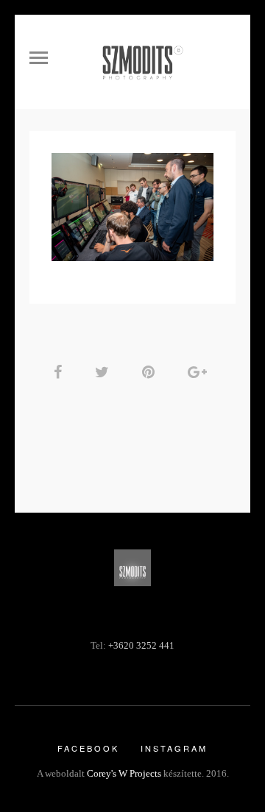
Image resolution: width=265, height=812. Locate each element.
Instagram (174, 748)
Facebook (88, 748)
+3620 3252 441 (141, 646)
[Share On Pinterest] (151, 372)
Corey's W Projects (124, 773)
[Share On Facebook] (60, 372)
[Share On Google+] (200, 372)
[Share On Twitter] (104, 372)
